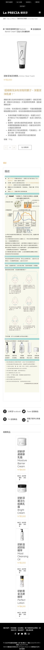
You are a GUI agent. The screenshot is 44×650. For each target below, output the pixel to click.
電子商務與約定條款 (31, 628)
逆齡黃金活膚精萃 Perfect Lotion (21, 596)
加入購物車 (25, 147)
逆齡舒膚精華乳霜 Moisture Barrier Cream (22, 459)
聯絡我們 (21, 630)
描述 (4, 163)
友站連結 (20, 628)
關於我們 (6, 628)
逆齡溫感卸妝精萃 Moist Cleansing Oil (22, 552)
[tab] (22, 162)
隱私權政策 (29, 630)
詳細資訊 (25, 477)
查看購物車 (37, 29)
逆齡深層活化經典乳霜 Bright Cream (21, 505)
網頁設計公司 (35, 647)
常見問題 (13, 628)
